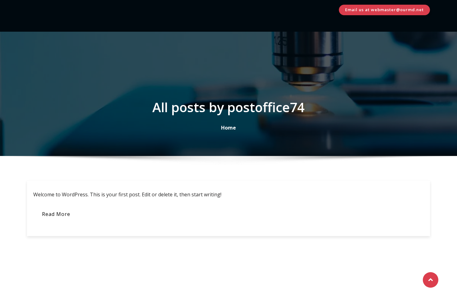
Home (228, 127)
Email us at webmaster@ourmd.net (384, 9)
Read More (56, 214)
